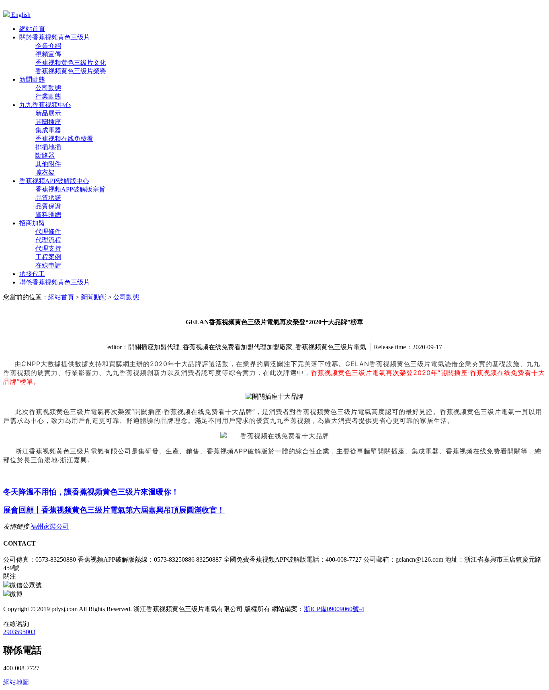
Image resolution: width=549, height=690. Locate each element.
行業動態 (48, 96)
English (20, 14)
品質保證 (48, 206)
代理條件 (48, 231)
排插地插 (48, 147)
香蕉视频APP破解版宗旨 (70, 189)
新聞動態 (94, 297)
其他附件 (48, 164)
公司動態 (48, 87)
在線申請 (48, 265)
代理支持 (48, 248)
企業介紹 (48, 45)
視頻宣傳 (48, 54)
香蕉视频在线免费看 (64, 138)
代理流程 (48, 240)
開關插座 (48, 121)
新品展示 (48, 113)
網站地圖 (16, 682)
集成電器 (48, 130)
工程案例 (48, 256)
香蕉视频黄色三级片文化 (70, 62)
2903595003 (19, 631)
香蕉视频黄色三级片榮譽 (70, 71)
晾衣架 (45, 172)
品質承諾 (48, 197)
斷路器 (45, 155)
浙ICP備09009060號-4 (334, 609)
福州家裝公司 (50, 526)
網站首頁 (61, 297)
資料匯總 (48, 214)
